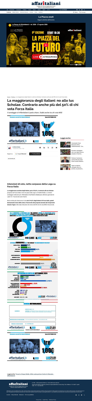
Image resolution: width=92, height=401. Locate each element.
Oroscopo (83, 12)
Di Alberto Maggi (16, 146)
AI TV (48, 9)
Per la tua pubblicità (29, 394)
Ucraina (31, 12)
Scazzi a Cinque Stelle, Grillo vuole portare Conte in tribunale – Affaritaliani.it (30, 374)
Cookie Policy (45, 399)
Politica (24, 9)
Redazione (21, 394)
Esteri (29, 9)
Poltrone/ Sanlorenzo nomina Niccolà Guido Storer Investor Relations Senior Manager (77, 159)
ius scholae (11, 158)
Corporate (18, 9)
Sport (44, 9)
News (34, 9)
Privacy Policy (38, 399)
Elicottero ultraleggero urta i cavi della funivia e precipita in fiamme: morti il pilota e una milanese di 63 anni (77, 152)
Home (8, 97)
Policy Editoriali (14, 394)
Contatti (8, 394)
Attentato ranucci (24, 12)
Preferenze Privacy (52, 399)
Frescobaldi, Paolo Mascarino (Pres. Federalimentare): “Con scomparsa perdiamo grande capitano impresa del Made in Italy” (77, 144)
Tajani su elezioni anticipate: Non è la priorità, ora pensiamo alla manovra (76, 167)
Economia (12, 9)
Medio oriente (15, 12)
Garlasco (41, 12)
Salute (39, 9)
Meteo (76, 12)
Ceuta (35, 12)
